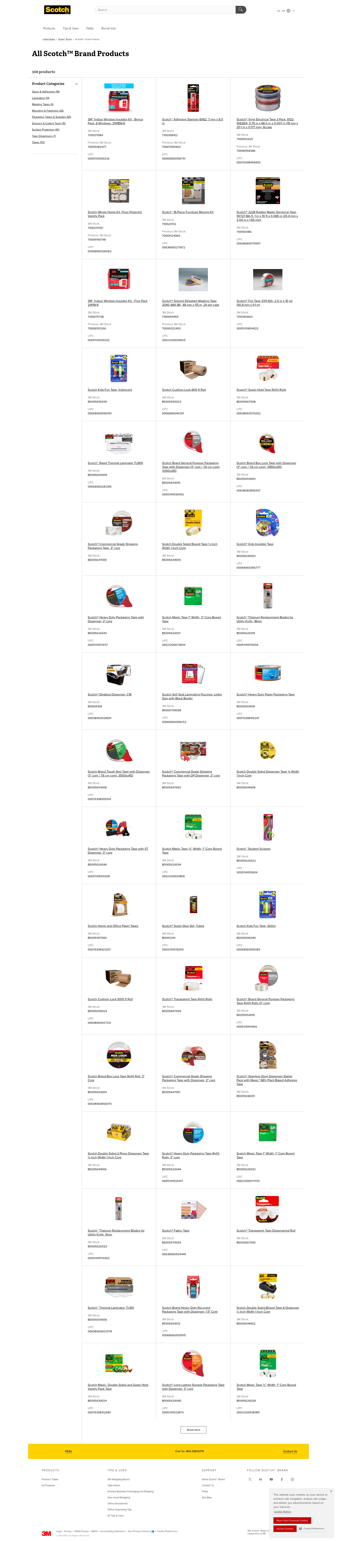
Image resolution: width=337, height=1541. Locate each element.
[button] (311, 1528)
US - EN (281, 11)
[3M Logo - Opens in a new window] (57, 10)
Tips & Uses (71, 28)
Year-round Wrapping (118, 1497)
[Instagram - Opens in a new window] (292, 1479)
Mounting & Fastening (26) (48, 110)
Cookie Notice (282, 1511)
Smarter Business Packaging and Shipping (130, 1491)
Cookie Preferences (167, 1531)
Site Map (207, 1497)
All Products (48, 1485)
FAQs (90, 28)
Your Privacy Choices (139, 1531)
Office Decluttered (117, 1503)
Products (49, 28)
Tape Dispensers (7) (44, 136)
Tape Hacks (113, 1485)
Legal (59, 1531)
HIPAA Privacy (81, 1531)
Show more (193, 1430)
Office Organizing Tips (119, 1509)
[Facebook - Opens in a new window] (282, 1479)
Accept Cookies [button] (285, 1528)
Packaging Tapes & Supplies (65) (51, 117)
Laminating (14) (40, 98)
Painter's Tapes (50, 1479)
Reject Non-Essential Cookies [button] (292, 1520)
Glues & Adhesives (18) (45, 91)
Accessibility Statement (112, 1531)
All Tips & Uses (115, 1515)
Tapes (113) (38, 142)
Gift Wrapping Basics (118, 1479)
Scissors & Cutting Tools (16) (49, 123)
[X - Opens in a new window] (250, 1479)
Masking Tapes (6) (42, 104)
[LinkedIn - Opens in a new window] (260, 1479)
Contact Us (290, 1451)
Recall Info (108, 28)
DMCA (94, 1531)
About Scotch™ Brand (213, 1479)
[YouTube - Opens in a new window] (271, 1479)
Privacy (68, 1531)
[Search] (241, 10)
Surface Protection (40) (45, 129)
